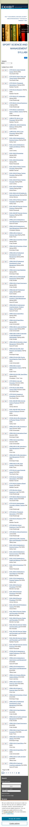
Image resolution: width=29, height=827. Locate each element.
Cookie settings (8, 811)
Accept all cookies (14, 819)
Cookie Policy (10, 813)
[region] (14, 813)
